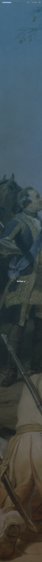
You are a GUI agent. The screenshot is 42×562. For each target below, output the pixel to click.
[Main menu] (39, 2)
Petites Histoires (6, 2)
